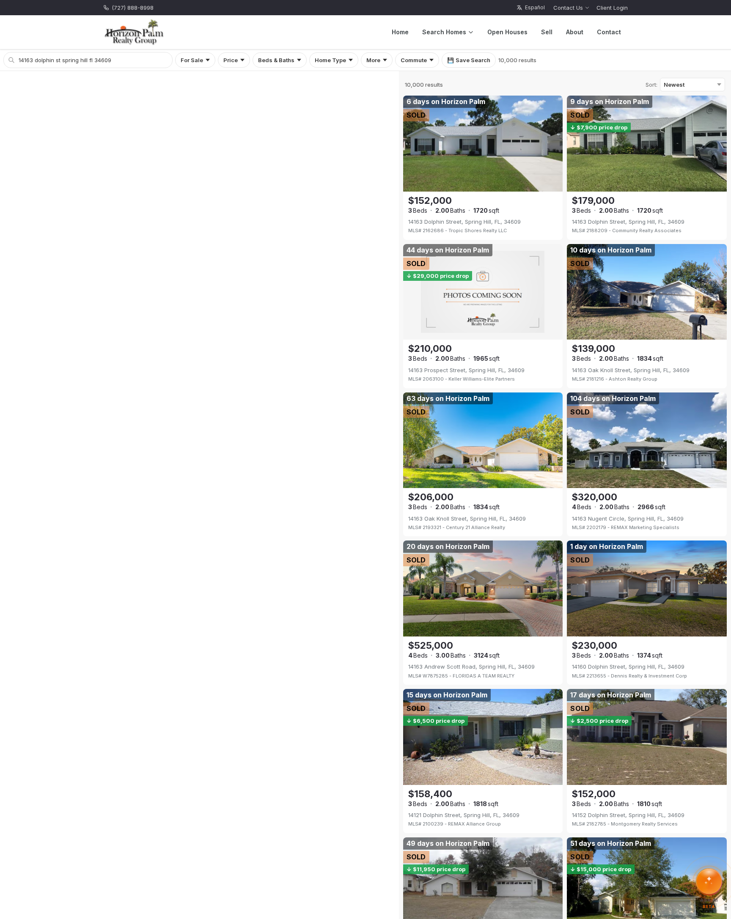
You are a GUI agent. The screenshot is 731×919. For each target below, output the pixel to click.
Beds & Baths (276, 60)
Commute (414, 60)
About (574, 32)
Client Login (612, 7)
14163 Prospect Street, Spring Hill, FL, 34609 (466, 370)
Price (230, 60)
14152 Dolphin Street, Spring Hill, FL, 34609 (628, 815)
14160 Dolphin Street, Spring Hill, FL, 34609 (628, 666)
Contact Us (568, 7)
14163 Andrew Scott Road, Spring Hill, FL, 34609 (471, 666)
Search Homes (444, 32)
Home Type (330, 60)
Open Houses (507, 32)
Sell (546, 32)
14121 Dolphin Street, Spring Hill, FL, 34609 (463, 815)
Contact (609, 32)
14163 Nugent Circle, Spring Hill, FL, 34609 (628, 518)
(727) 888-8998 (133, 7)
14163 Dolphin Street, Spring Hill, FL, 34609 (464, 221)
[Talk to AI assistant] (709, 882)
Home (400, 32)
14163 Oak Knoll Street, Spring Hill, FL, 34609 (631, 370)
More (373, 60)
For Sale (192, 60)
